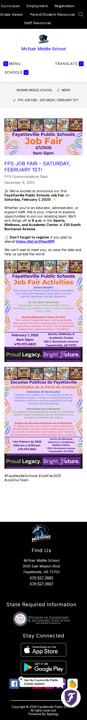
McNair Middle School (34, 90)
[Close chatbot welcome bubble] (21, 679)
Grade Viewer (11, 14)
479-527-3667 (41, 583)
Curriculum (10, 6)
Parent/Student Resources (52, 14)
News (66, 90)
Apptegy (53, 714)
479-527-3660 (41, 577)
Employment (37, 6)
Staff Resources (37, 23)
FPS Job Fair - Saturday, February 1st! (48, 100)
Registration (64, 6)
